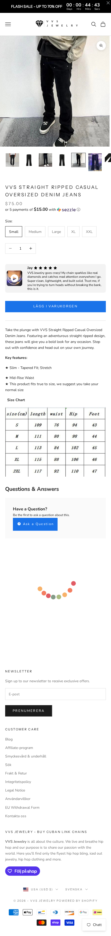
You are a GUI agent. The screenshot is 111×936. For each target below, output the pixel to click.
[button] (55, 209)
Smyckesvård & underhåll (25, 756)
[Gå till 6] (95, 162)
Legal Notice (15, 790)
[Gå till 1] (12, 160)
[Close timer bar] (108, 2)
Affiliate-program (19, 747)
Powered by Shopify (77, 901)
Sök (8, 764)
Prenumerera (29, 711)
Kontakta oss (15, 816)
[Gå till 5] (78, 160)
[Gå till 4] (62, 160)
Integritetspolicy (18, 781)
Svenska (74, 889)
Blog (9, 739)
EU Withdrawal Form (22, 807)
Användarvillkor (17, 798)
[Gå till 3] (45, 160)
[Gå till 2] (29, 160)
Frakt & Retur (16, 773)
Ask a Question (37, 524)
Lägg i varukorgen (55, 306)
